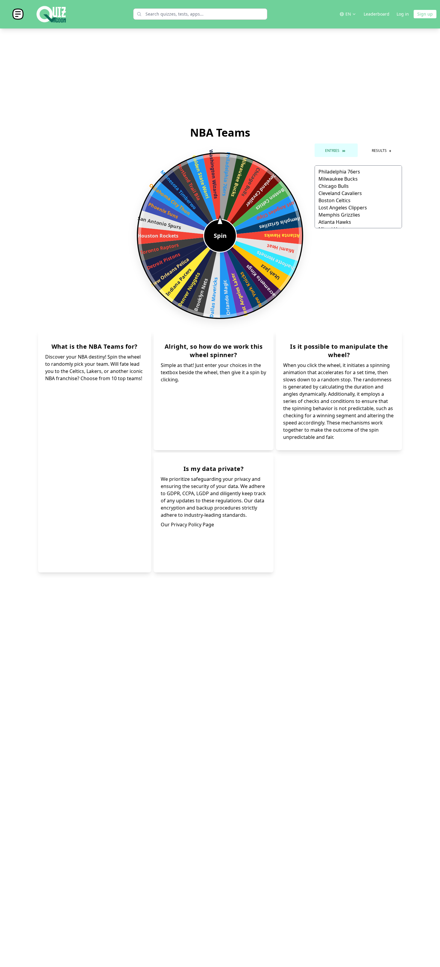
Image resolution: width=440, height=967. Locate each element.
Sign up (425, 14)
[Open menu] (18, 14)
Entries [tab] (335, 150)
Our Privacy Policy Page (187, 524)
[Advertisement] (220, 78)
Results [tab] (381, 150)
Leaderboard (376, 14)
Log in (403, 14)
